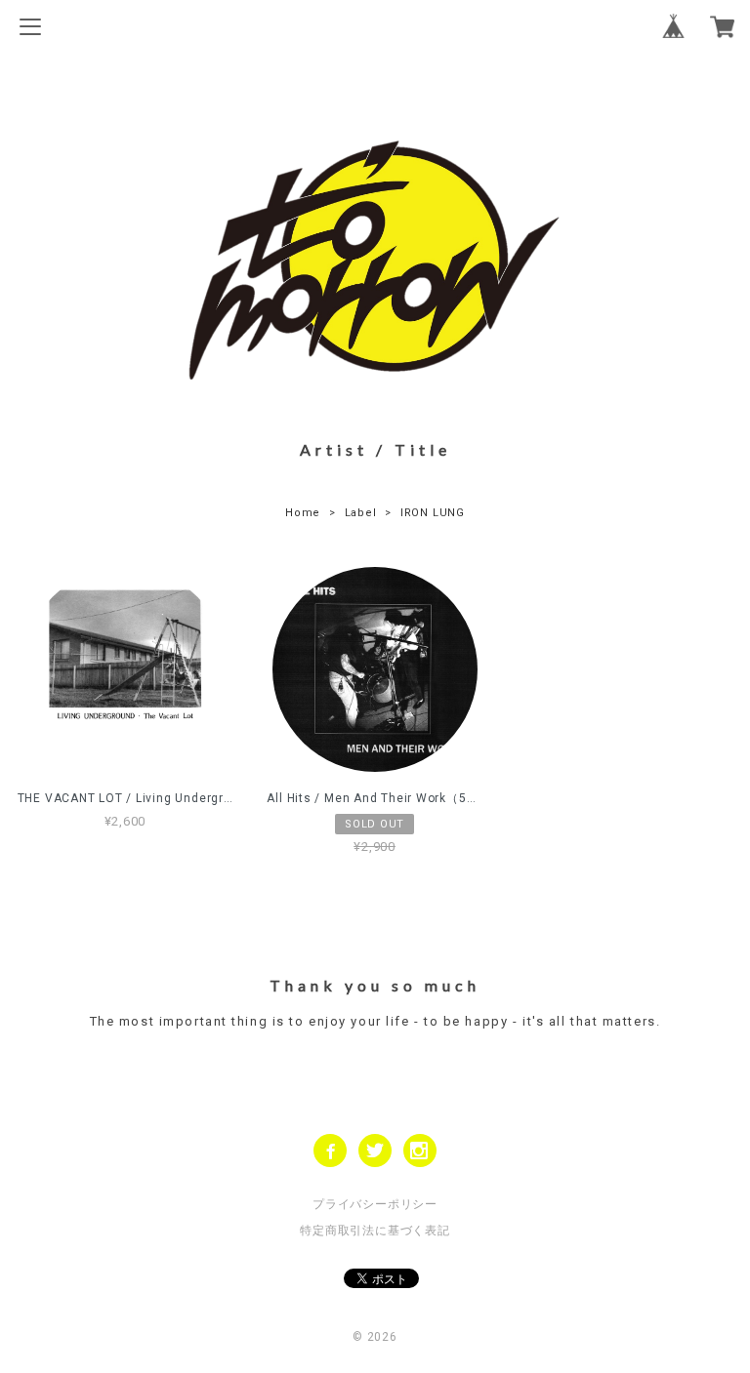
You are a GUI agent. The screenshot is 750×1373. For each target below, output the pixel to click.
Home (302, 512)
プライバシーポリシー (375, 1204)
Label (361, 512)
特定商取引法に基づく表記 (374, 1230)
